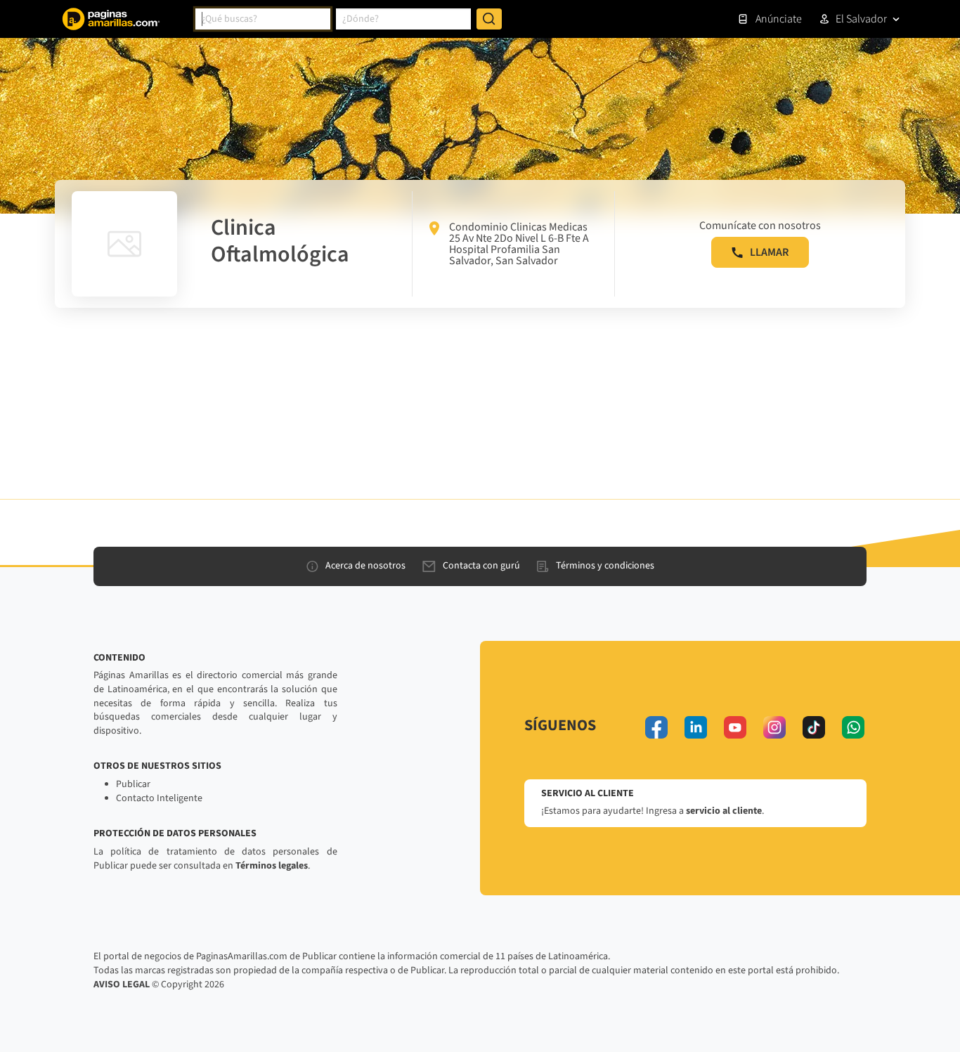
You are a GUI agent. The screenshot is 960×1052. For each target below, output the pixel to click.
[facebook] (656, 727)
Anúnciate (778, 19)
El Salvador (861, 19)
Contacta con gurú (481, 566)
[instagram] (774, 727)
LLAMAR (769, 252)
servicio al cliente (724, 811)
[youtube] (735, 727)
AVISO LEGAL (121, 985)
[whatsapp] (853, 727)
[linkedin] (696, 727)
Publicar (133, 784)
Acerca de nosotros (365, 566)
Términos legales (271, 866)
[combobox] (262, 19)
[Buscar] (489, 19)
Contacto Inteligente (159, 798)
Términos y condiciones (605, 566)
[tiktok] (814, 727)
